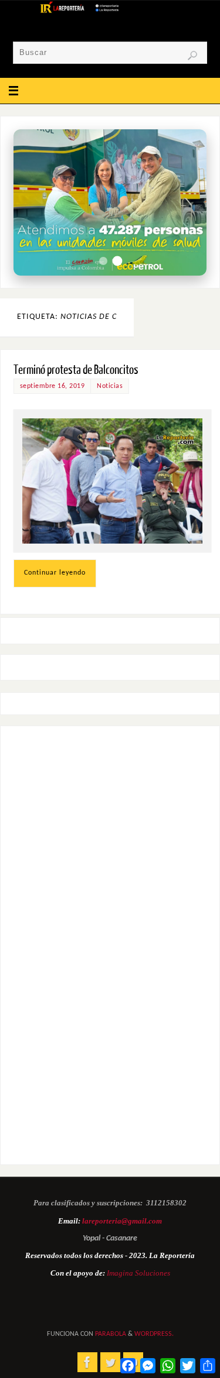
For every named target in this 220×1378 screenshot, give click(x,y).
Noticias (110, 386)
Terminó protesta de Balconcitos (75, 370)
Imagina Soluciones (138, 1273)
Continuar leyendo (55, 572)
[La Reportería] (87, 1362)
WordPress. (154, 1334)
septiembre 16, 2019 (52, 386)
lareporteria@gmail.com (122, 1221)
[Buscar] (192, 55)
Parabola (110, 1334)
